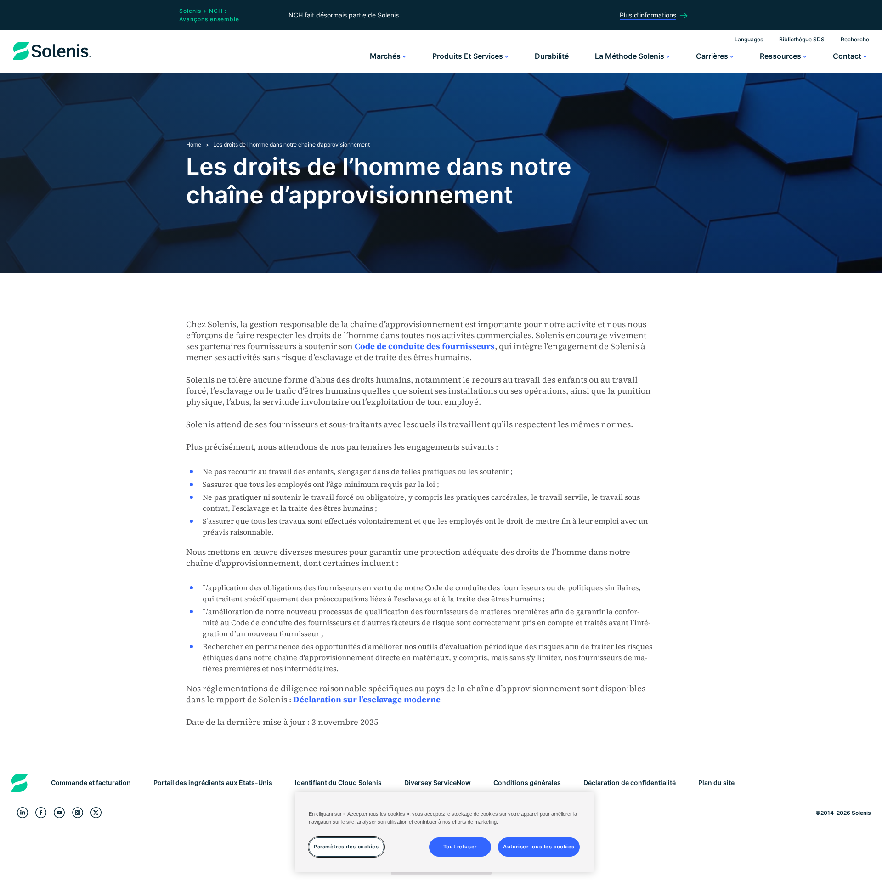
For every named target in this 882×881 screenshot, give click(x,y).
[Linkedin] (22, 813)
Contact (848, 56)
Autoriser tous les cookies (539, 846)
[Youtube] (59, 813)
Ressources (781, 56)
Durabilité (552, 56)
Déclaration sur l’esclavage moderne (367, 699)
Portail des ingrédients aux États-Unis (212, 782)
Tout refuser (460, 846)
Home (193, 144)
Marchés (386, 56)
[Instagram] (78, 813)
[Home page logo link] (52, 59)
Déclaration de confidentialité (629, 782)
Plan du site (716, 782)
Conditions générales (527, 782)
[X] (96, 813)
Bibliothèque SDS (802, 39)
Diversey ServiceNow (437, 782)
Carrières (713, 56)
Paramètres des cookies (346, 846)
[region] (444, 832)
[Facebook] (41, 813)
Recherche (855, 39)
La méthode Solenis (630, 56)
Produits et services (468, 56)
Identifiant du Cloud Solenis (338, 782)
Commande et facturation (91, 782)
